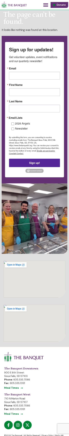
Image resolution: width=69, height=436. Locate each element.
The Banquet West (17, 394)
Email (12, 68)
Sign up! (34, 163)
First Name (16, 85)
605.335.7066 (21, 379)
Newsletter (21, 128)
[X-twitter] (27, 425)
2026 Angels (22, 123)
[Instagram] (18, 425)
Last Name (15, 101)
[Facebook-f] (8, 425)
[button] (46, 5)
